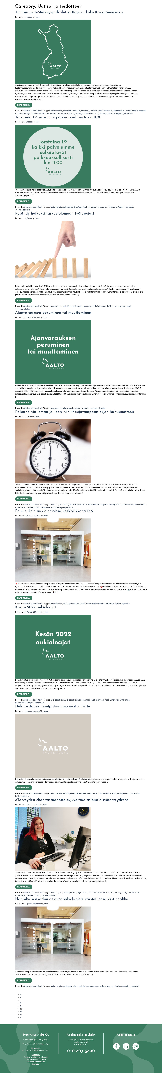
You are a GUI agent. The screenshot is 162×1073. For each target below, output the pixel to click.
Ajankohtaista (89, 3)
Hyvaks (84, 111)
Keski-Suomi (130, 111)
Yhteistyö (128, 113)
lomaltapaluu (102, 504)
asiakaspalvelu (67, 408)
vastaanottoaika (98, 408)
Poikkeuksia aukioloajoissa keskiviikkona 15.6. (54, 511)
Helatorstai (92, 793)
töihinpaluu (45, 507)
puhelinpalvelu (122, 793)
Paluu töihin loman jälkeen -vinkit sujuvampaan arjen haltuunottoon (74, 412)
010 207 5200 (81, 1050)
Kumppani (141, 111)
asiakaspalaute (69, 892)
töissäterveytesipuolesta (62, 507)
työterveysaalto (125, 306)
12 (21, 1014)
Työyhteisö (128, 207)
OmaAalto (74, 3)
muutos (78, 408)
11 (21, 1012)
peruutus (86, 408)
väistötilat (134, 986)
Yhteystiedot (128, 9)
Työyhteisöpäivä (22, 210)
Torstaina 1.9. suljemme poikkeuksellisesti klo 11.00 (58, 117)
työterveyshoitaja (48, 895)
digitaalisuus (82, 892)
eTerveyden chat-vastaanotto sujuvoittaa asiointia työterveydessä (72, 800)
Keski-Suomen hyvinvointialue (111, 111)
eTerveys (100, 700)
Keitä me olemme (107, 3)
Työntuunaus (100, 306)
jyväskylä (93, 111)
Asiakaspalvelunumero (74, 700)
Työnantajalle (104, 9)
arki (64, 504)
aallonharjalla (56, 111)
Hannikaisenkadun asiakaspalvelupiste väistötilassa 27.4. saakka (71, 899)
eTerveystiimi (103, 892)
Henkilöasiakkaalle (81, 9)
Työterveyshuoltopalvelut (84, 113)
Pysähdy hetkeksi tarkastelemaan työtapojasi (54, 213)
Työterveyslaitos (22, 309)
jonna (37, 17)
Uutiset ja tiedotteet (33, 111)
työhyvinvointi (89, 207)
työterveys (51, 113)
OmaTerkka (125, 700)
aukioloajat (68, 207)
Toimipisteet (38, 703)
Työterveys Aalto (64, 113)
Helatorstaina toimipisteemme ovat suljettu (52, 706)
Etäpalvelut (55, 9)
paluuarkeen (127, 504)
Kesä (107, 700)
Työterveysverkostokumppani (110, 113)
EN (144, 9)
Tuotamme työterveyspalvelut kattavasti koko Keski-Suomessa (69, 12)
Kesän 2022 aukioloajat (35, 607)
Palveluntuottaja (22, 113)
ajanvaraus (55, 408)
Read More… (24, 105)
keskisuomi (91, 504)
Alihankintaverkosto (71, 111)
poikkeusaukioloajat (24, 703)
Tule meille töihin (127, 3)
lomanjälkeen (115, 504)
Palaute (142, 3)
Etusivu (40, 9)
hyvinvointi (55, 306)
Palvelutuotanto (38, 113)
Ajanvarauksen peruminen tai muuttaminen (53, 313)
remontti (100, 604)
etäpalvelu (115, 892)
